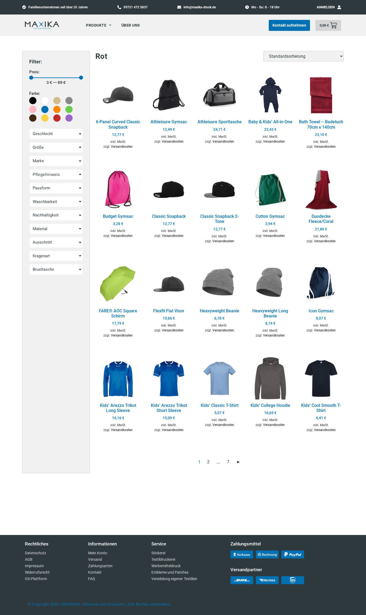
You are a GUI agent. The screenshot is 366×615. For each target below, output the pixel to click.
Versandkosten (122, 147)
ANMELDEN (326, 7)
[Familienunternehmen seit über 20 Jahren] (24, 7)
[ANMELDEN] (339, 7)
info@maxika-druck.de (200, 7)
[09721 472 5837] (119, 7)
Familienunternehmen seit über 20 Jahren (58, 7)
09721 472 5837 (136, 7)
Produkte (96, 25)
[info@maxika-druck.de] (179, 7)
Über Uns (130, 25)
